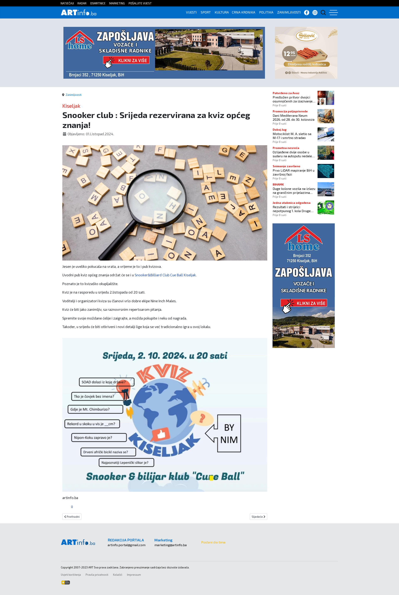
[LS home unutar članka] (303, 285)
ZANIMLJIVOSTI (289, 12)
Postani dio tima (213, 542)
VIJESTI (191, 12)
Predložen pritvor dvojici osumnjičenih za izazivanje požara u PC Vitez (293, 99)
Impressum (134, 574)
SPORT (206, 12)
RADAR (82, 3)
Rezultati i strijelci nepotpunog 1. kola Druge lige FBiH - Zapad (292, 209)
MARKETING (117, 3)
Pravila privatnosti (97, 574)
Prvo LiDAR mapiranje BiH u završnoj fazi (293, 172)
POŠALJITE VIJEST (140, 3)
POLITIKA (266, 12)
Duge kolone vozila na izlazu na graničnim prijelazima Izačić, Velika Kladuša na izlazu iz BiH (294, 190)
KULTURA (222, 12)
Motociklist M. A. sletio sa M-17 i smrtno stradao (292, 136)
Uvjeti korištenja (71, 574)
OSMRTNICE (98, 3)
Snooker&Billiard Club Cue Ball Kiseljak (165, 275)
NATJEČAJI (67, 3)
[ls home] (164, 52)
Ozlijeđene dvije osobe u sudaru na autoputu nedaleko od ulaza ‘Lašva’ (294, 154)
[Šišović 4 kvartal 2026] (306, 52)
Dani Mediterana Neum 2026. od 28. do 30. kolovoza (293, 117)
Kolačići (117, 574)
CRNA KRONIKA (243, 12)
